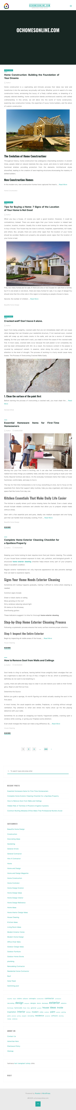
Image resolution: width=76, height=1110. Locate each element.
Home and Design (14, 868)
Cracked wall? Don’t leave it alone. (23, 321)
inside (60, 1007)
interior (21, 1011)
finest (24, 1008)
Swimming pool (13, 986)
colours (25, 998)
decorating (10, 1003)
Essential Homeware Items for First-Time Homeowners (27, 791)
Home (9, 864)
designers (26, 1003)
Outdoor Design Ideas (15, 947)
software (54, 1016)
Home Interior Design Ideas (17, 912)
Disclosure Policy (13, 1046)
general (33, 1008)
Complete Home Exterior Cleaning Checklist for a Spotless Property (33, 796)
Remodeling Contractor (16, 966)
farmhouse (10, 1008)
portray (19, 1016)
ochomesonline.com (39, 5)
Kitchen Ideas (12, 922)
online (41, 1012)
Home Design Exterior (15, 888)
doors (39, 1003)
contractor (49, 998)
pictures (14, 1016)
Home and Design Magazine (17, 873)
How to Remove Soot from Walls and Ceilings (29, 660)
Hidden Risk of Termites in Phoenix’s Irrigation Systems (28, 806)
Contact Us (11, 1036)
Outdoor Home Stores (15, 956)
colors (19, 998)
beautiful (9, 998)
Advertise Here (13, 1041)
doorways (45, 1003)
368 (46, 749)
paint (52, 1011)
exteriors (63, 1003)
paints (9, 1016)
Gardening (11, 844)
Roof (9, 976)
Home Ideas (11, 907)
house (45, 1007)
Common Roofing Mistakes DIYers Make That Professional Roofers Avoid (34, 811)
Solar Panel (11, 981)
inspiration (11, 1012)
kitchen (28, 1012)
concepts (32, 998)
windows (14, 1019)
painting (63, 1012)
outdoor (46, 1012)
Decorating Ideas (13, 839)
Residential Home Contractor (18, 971)
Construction (12, 834)
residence (39, 1015)
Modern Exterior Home (15, 932)
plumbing (10, 961)
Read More (63, 185)
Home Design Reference (16, 903)
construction (40, 998)
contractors (58, 998)
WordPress (46, 1093)
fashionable (18, 1008)
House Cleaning (9, 643)
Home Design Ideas (14, 893)
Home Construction (10, 191)
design (19, 1002)
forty (28, 1008)
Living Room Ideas (14, 927)
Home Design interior (15, 898)
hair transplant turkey (22, 1063)
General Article (9, 410)
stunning (61, 1016)
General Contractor (14, 854)
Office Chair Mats (14, 942)
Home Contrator (13, 883)
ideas (53, 1007)
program (24, 1016)
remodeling (30, 1016)
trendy (9, 1019)
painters (58, 1012)
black (14, 998)
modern (35, 1012)
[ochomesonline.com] (6, 6)
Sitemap (10, 1051)
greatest (39, 1008)
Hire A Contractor (14, 859)
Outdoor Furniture (14, 952)
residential (47, 1016)
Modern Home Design (15, 937)
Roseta (37, 1093)
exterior (54, 1002)
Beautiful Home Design (11, 305)
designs (33, 1003)
